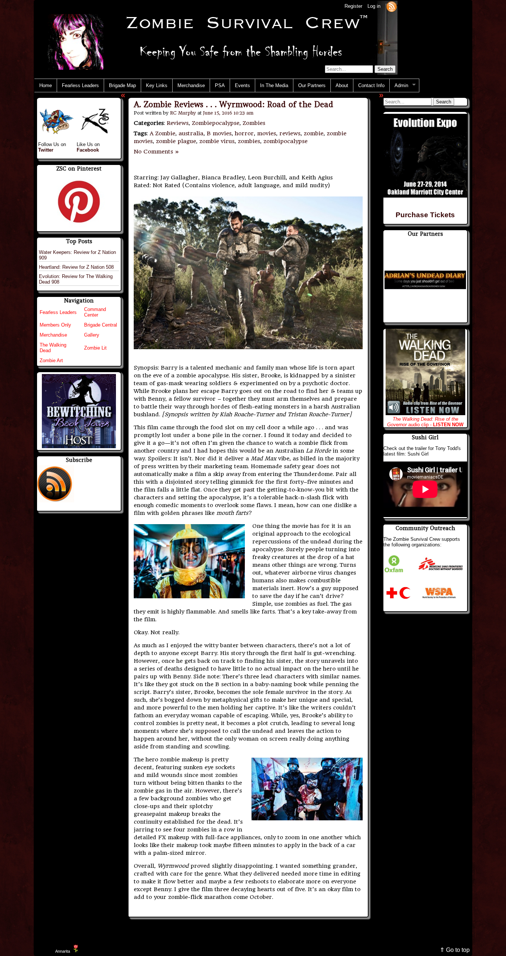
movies (266, 133)
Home (45, 85)
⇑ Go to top (455, 950)
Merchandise (191, 85)
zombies (249, 141)
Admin (399, 86)
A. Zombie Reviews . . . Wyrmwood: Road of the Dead (233, 104)
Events (242, 85)
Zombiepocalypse (215, 123)
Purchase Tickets (425, 215)
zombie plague (176, 141)
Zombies (254, 123)
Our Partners (312, 85)
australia (191, 133)
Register (353, 6)
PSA (220, 85)
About (342, 85)
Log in (373, 6)
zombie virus (216, 141)
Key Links (156, 85)
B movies (219, 133)
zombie (313, 133)
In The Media (274, 85)
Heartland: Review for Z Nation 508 (76, 267)
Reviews (178, 123)
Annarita (62, 951)
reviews (289, 133)
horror (244, 133)
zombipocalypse (285, 141)
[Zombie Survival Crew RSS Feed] (391, 6)
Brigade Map (122, 85)
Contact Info (371, 85)
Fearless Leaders (80, 85)
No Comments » (156, 151)
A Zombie (162, 133)
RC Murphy (183, 113)
